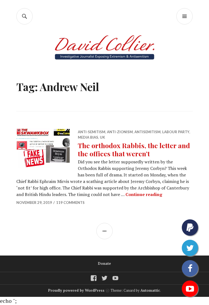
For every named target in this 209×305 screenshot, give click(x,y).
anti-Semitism (91, 132)
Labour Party (175, 132)
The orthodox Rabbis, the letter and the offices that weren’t (134, 149)
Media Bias (88, 137)
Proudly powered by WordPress (76, 290)
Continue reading (143, 194)
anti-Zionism (120, 132)
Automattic (150, 290)
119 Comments (70, 202)
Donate (104, 263)
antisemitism (147, 132)
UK (102, 137)
